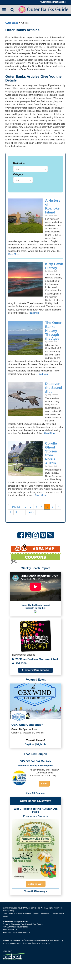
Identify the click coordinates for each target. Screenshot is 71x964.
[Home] (43, 9)
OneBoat (20, 940)
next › (30, 512)
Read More (13, 254)
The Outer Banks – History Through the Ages (53, 330)
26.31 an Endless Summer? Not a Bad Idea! (35, 661)
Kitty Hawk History (54, 266)
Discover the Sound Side (53, 388)
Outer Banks (11, 23)
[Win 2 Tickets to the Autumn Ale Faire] (35, 848)
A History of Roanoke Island (52, 206)
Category (18, 174)
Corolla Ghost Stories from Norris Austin (51, 453)
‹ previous (15, 507)
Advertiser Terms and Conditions (16, 932)
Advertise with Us (10, 930)
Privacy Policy (8, 911)
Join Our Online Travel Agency (15, 927)
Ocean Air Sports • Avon (24, 729)
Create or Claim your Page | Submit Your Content (23, 924)
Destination (19, 163)
